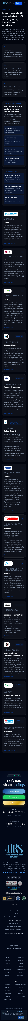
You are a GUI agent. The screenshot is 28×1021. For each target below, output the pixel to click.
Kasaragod (20, 975)
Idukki (20, 972)
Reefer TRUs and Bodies (14, 948)
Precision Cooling (14, 923)
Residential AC (14, 910)
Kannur (8, 963)
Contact (8, 996)
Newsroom (8, 993)
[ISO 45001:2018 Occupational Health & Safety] (23, 898)
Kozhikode (7, 960)
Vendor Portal (7, 999)
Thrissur (20, 960)
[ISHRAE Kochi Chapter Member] (14, 888)
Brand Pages (7, 987)
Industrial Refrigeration (14, 939)
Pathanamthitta (20, 969)
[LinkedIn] (8, 877)
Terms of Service (18, 1008)
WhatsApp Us (15, 797)
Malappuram (7, 969)
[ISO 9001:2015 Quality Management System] (18, 898)
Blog (20, 990)
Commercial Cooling (14, 913)
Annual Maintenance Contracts (14, 926)
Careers (20, 993)
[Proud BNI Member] (20, 883)
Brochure (15, 802)
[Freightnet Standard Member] (11, 883)
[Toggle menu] (24, 3)
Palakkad (7, 972)
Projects (7, 990)
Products (20, 987)
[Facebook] (12, 877)
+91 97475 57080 (15, 812)
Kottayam (20, 963)
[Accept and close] (25, 1017)
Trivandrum (20, 957)
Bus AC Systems (14, 945)
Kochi (7, 957)
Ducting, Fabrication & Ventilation (14, 929)
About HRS (7, 984)
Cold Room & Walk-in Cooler (14, 936)
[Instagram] (19, 877)
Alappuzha (20, 966)
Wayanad (7, 975)
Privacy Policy (9, 1008)
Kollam (7, 966)
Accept (20, 1017)
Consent (19, 1011)
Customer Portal (20, 996)
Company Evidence (20, 984)
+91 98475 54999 (15, 824)
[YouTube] (15, 877)
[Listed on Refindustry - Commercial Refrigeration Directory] (14, 893)
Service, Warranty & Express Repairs (14, 916)
